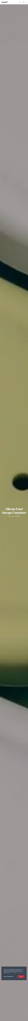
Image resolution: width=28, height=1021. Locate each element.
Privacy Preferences (8, 976)
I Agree (21, 976)
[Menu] (26, 2)
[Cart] (23, 2)
